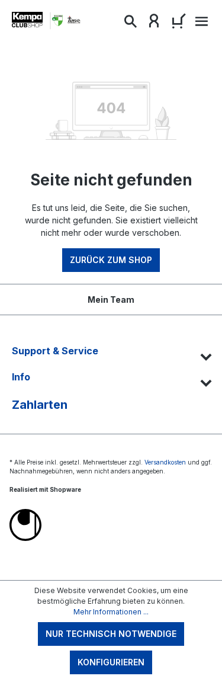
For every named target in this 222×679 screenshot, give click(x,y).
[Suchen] (130, 24)
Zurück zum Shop (111, 260)
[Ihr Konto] (154, 24)
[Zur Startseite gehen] (47, 21)
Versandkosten (165, 462)
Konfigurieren (111, 662)
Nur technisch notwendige (111, 634)
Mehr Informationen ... (111, 611)
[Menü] (200, 24)
